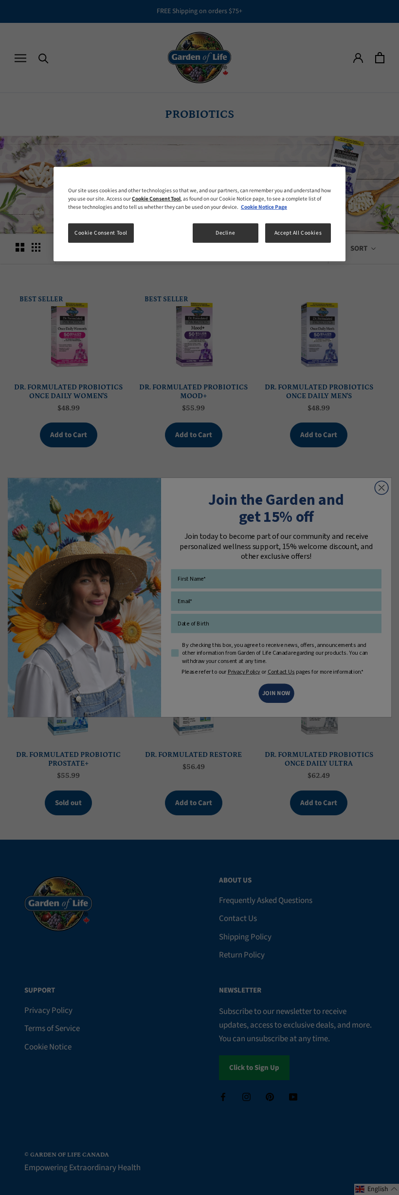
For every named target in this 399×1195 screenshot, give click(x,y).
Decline (225, 233)
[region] (199, 214)
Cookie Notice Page (264, 207)
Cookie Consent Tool (100, 233)
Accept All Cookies (298, 233)
